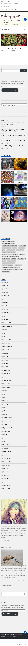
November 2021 (7, 380)
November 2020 (7, 421)
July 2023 (5, 333)
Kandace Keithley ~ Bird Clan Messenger (11, 526)
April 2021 (5, 404)
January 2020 (6, 455)
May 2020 (5, 441)
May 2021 (5, 400)
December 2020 (7, 417)
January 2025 (6, 312)
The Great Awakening (7, 265)
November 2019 (7, 461)
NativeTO (22, 254)
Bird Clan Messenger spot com (10, 21)
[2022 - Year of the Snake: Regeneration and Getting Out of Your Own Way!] (7, 177)
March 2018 (6, 475)
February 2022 (6, 370)
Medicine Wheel (20, 250)
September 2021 (7, 387)
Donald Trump (22, 245)
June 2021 (5, 397)
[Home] (2, 9)
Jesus (3, 250)
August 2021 (6, 390)
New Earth (5, 256)
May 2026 (5, 289)
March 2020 (6, 448)
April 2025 (5, 309)
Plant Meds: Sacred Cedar (11, 48)
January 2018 (6, 478)
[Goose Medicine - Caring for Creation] (7, 216)
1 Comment (12, 50)
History (15, 247)
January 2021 (6, 414)
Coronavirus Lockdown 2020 (9, 245)
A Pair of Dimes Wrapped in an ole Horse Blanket (13, 146)
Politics (14, 258)
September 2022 (7, 346)
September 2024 (7, 316)
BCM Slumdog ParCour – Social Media (10, 3)
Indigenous (22, 247)
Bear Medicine (11, 241)
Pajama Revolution (14, 256)
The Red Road (18, 265)
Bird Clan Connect (5, 6)
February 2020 (7, 451)
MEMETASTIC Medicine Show (9, 252)
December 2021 (7, 377)
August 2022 (6, 350)
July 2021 (5, 394)
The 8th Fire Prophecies (8, 262)
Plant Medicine (6, 258)
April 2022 (5, 363)
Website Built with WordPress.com (10, 636)
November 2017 (7, 485)
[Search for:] (14, 594)
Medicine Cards (10, 250)
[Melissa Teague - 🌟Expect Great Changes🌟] (20, 190)
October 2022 (6, 343)
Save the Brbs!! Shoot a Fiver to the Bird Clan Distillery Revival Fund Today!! (12, 130)
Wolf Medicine (5, 271)
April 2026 (5, 292)
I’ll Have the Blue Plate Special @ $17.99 (11, 136)
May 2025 (5, 306)
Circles (9, 1)
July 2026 (5, 282)
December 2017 (7, 482)
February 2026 (6, 295)
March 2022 (6, 366)
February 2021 (6, 411)
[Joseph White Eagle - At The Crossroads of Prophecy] (20, 203)
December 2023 (7, 322)
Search (3, 68)
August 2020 (6, 431)
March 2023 (6, 336)
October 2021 (6, 383)
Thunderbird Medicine (7, 267)
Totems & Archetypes (7, 269)
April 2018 (5, 472)
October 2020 (6, 424)
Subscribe (4, 78)
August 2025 (6, 299)
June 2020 (5, 438)
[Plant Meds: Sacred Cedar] (14, 40)
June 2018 (5, 468)
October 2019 (6, 465)
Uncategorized (19, 269)
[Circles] (6, 9)
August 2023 (6, 329)
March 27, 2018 (4, 50)
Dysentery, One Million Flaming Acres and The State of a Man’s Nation (12, 123)
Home (2, 1)
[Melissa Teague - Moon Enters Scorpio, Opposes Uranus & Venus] (20, 216)
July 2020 (5, 434)
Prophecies (20, 258)
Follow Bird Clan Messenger (10, 90)
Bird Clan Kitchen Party (8, 243)
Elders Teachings (6, 247)
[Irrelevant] (7, 190)
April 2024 (5, 319)
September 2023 (7, 326)
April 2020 (6, 444)
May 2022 (5, 360)
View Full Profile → (6, 540)
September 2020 (7, 428)
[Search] (16, 9)
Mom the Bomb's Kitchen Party (10, 254)
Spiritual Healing (11, 260)
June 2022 (5, 356)
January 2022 (6, 373)
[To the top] (25, 632)
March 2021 (6, 407)
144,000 (4, 241)
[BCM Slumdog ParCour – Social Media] (9, 9)
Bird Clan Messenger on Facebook (10, 229)
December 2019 (7, 458)
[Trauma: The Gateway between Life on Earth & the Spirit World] (7, 203)
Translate (12, 105)
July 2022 (5, 353)
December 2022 (7, 339)
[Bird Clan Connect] (12, 9)
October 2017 (6, 489)
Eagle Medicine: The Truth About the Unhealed (13, 141)
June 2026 (5, 285)
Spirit (3, 260)
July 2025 (5, 302)
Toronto (17, 267)
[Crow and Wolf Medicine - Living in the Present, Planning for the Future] (7, 164)
